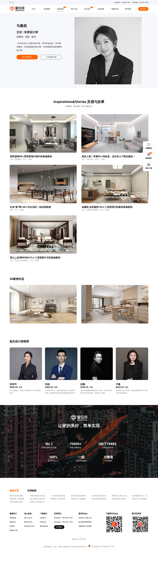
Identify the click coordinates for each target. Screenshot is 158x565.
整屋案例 (60, 8)
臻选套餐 (47, 9)
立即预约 (59, 527)
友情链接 (31, 490)
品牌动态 (43, 522)
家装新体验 (44, 526)
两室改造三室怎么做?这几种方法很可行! (126, 496)
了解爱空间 (114, 9)
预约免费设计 (27, 57)
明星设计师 (14, 530)
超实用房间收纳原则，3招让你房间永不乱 (106, 499)
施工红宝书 (28, 518)
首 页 (33, 9)
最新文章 (14, 490)
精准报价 (143, 9)
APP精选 (128, 9)
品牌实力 (43, 518)
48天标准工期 (29, 526)
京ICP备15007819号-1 (80, 547)
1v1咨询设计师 (51, 57)
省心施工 (87, 8)
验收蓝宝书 (28, 522)
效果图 (12, 526)
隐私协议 (75, 539)
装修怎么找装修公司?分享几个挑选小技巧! (45, 502)
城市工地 (74, 9)
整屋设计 (13, 522)
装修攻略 (101, 9)
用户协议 (82, 539)
